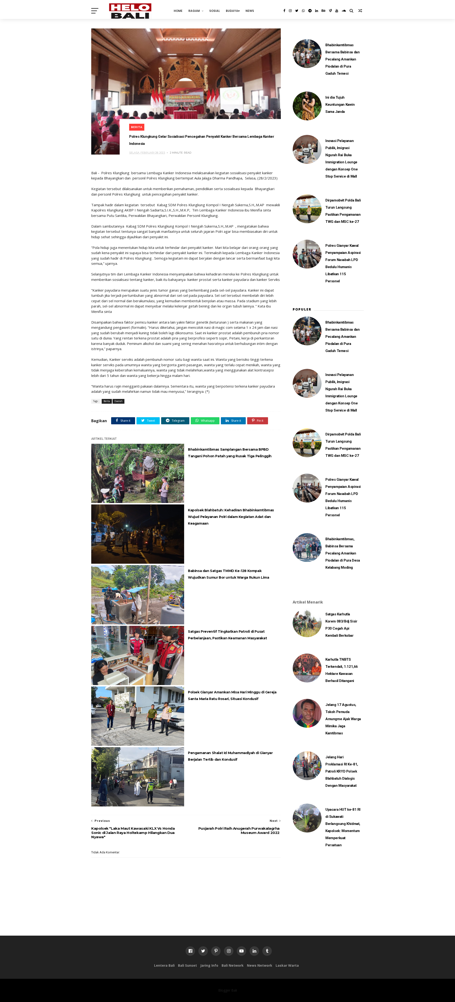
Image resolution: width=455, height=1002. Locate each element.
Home (178, 11)
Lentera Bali (164, 965)
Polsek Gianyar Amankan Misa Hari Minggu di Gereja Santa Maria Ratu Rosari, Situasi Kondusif (232, 695)
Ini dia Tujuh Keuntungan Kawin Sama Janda (340, 104)
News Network (259, 965)
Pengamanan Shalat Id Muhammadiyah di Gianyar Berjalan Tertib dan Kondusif (230, 756)
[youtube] (336, 10)
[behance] (323, 10)
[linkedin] (316, 10)
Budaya (232, 11)
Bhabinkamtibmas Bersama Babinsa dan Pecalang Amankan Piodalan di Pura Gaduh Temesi (342, 59)
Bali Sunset (187, 965)
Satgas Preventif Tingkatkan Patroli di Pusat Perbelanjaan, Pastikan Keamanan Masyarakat (227, 634)
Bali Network (233, 965)
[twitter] (296, 10)
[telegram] (310, 10)
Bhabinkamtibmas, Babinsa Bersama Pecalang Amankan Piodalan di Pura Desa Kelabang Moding (342, 553)
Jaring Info (209, 965)
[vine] (330, 10)
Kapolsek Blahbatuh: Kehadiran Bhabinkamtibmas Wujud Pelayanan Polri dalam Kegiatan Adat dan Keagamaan (231, 517)
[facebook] (284, 10)
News (250, 11)
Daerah (118, 401)
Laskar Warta (287, 965)
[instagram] (290, 10)
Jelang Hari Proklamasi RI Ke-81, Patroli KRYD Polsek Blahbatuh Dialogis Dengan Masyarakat (341, 771)
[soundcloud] (344, 10)
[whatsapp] (303, 10)
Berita (136, 127)
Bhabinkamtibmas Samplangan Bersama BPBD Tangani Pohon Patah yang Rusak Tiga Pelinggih (230, 452)
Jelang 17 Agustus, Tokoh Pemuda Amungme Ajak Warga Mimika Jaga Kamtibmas (343, 719)
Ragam (194, 11)
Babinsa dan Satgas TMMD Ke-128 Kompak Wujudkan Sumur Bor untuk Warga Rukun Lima (228, 574)
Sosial (214, 11)
